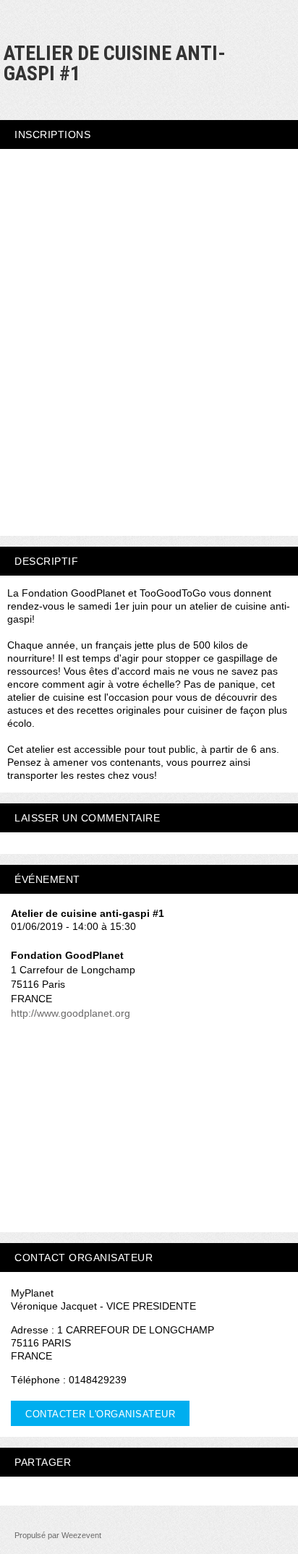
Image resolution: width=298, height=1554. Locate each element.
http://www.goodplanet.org (70, 1013)
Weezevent (81, 1535)
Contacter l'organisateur (100, 1414)
